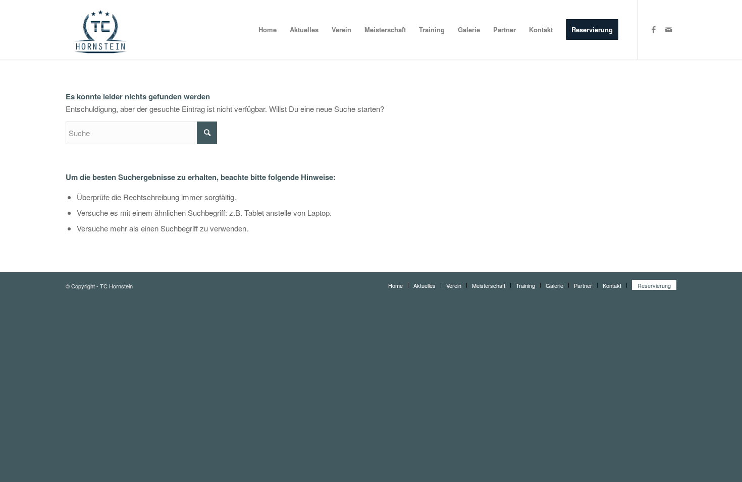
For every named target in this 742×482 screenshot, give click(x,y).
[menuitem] (267, 29)
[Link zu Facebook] (653, 29)
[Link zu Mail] (668, 29)
